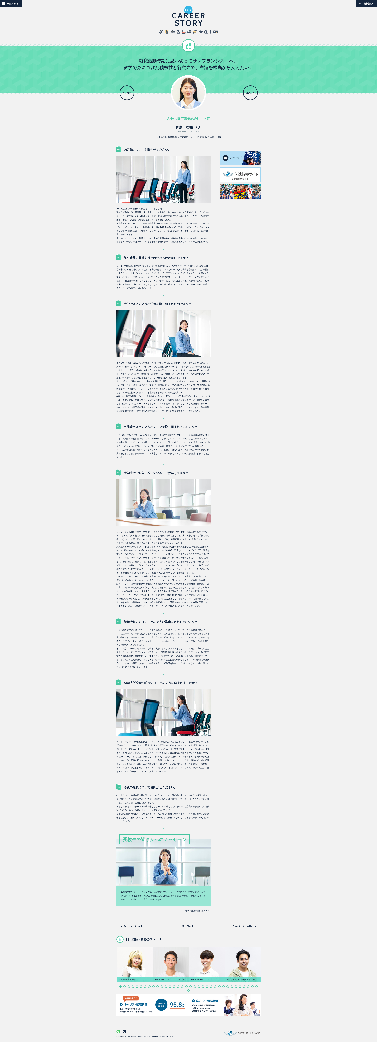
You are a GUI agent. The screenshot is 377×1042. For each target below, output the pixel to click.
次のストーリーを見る (243, 926)
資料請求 (368, 3)
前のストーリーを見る (134, 926)
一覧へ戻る (13, 3)
